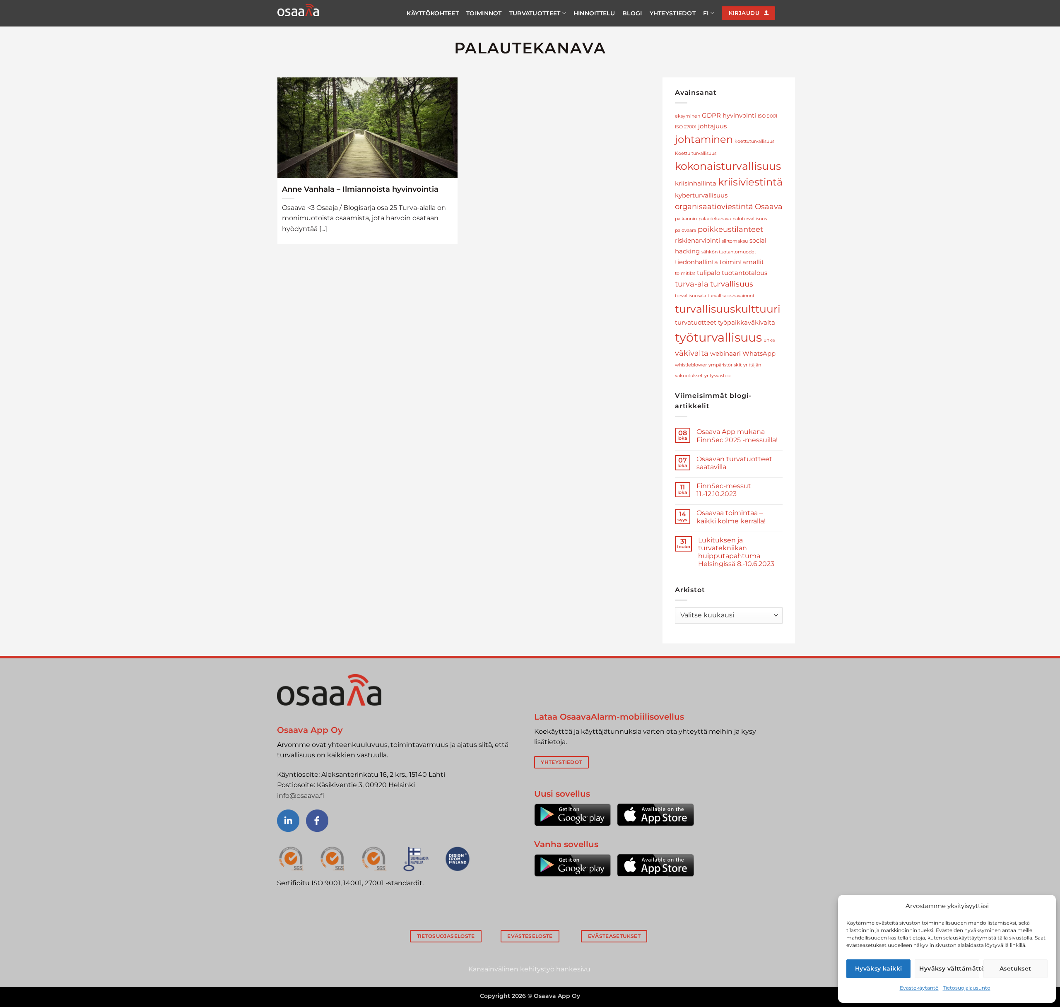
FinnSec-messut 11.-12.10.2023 (723, 490)
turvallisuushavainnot (731, 296)
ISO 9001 (767, 116)
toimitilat (685, 273)
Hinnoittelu (594, 13)
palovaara (685, 230)
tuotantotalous (744, 273)
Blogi (632, 13)
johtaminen (704, 139)
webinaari (725, 353)
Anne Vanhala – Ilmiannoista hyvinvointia (360, 189)
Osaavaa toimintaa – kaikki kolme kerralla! (731, 517)
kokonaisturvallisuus (728, 166)
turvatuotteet (695, 322)
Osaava (769, 206)
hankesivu (573, 969)
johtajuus (712, 126)
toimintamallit (742, 262)
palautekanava (715, 219)
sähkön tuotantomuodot (728, 252)
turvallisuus (731, 283)
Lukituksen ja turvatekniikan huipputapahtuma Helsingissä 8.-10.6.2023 (736, 552)
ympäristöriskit (725, 365)
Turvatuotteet (535, 13)
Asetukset (1015, 968)
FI (706, 13)
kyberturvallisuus (701, 195)
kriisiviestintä (750, 182)
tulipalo (708, 273)
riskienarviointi (697, 240)
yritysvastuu (717, 375)
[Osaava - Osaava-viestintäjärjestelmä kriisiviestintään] (298, 10)
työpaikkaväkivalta (746, 322)
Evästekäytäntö (919, 988)
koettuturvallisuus (754, 141)
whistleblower (691, 365)
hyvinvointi (739, 115)
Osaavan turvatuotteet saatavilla (734, 463)
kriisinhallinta (695, 183)
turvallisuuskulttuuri (728, 309)
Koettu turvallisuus (695, 153)
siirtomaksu (735, 241)
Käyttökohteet (433, 13)
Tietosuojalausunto (966, 988)
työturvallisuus (718, 337)
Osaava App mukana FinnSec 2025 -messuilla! (737, 435)
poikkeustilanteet (730, 229)
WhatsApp (759, 353)
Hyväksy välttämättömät (949, 968)
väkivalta (691, 353)
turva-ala (691, 283)
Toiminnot (484, 13)
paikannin (686, 219)
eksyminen (687, 116)
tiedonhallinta (696, 262)
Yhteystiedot (673, 13)
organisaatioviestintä (714, 206)
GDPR (711, 115)
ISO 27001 (685, 127)
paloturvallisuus (749, 219)
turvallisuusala (690, 296)
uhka (769, 340)
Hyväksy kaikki (878, 968)
